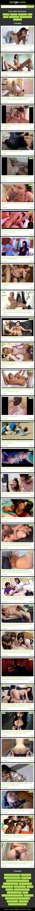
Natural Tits (22, 14)
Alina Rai (30, 886)
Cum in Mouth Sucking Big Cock (18, 881)
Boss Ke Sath (26, 878)
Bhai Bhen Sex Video (14, 892)
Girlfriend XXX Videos (21, 889)
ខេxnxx (25, 892)
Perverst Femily (7, 886)
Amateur (6, 14)
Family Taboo (25, 875)
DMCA (17, 909)
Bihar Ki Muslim (12, 901)
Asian (30, 14)
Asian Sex (9, 889)
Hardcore (14, 14)
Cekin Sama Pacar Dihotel (17, 904)
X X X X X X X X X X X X (12, 878)
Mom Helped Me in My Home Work (17, 898)
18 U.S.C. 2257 (26, 909)
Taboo (6, 17)
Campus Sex (28, 895)
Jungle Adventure (25, 884)
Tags (11, 909)
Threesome (17, 19)
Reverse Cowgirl (26, 17)
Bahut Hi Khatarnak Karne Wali (12, 895)
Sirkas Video (23, 901)
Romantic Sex (14, 17)
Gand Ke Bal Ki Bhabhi (12, 875)
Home (6, 909)
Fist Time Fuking (19, 886)
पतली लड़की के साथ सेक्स (11, 884)
